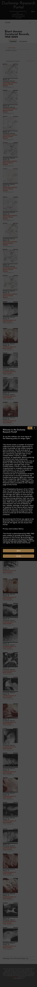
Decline (18, 556)
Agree (18, 551)
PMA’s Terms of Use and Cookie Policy (18, 540)
